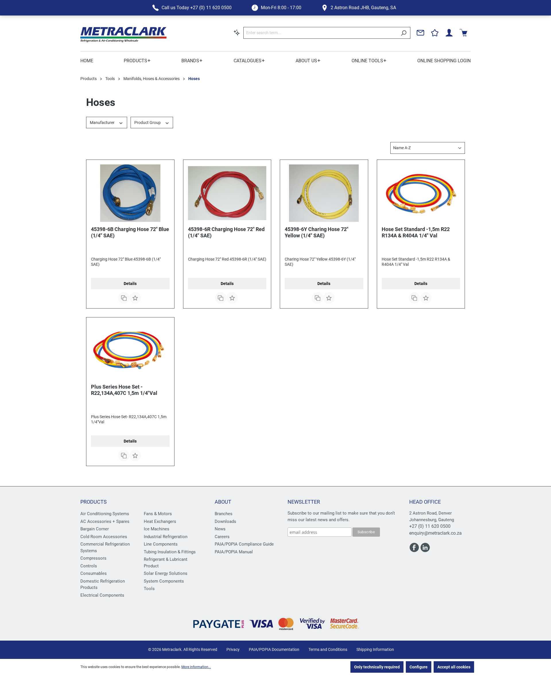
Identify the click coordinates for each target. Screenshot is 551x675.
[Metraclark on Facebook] (414, 550)
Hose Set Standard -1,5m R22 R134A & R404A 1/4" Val (416, 232)
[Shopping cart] (463, 32)
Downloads (225, 521)
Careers (222, 536)
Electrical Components (102, 595)
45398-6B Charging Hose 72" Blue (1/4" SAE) (130, 232)
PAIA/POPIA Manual (234, 551)
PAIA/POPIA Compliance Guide (244, 544)
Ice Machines (156, 529)
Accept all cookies (453, 667)
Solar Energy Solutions (165, 573)
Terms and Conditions (328, 649)
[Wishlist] (435, 32)
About (223, 502)
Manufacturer (102, 122)
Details (130, 283)
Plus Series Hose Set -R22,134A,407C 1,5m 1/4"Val (124, 390)
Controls (88, 566)
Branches (223, 513)
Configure (419, 667)
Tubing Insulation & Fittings (170, 551)
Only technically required (377, 667)
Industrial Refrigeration (165, 536)
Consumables (93, 573)
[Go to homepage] (123, 34)
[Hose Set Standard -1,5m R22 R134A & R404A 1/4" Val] (421, 193)
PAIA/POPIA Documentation (274, 649)
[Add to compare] (123, 298)
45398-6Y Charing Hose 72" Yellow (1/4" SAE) (316, 232)
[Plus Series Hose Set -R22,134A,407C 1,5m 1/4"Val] (130, 350)
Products (93, 502)
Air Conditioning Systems (104, 513)
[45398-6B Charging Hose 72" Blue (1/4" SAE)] (130, 193)
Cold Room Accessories (103, 536)
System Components (164, 581)
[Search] (403, 33)
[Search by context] (236, 32)
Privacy (233, 649)
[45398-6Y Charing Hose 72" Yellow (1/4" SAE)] (324, 193)
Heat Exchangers (160, 521)
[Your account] (449, 32)
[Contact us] (420, 32)
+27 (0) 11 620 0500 (430, 526)
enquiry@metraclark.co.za (435, 533)
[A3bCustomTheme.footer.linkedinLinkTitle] (425, 550)
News (220, 529)
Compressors (93, 558)
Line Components (161, 544)
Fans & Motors (158, 513)
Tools (149, 588)
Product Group (148, 122)
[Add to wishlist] (135, 298)
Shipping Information (375, 649)
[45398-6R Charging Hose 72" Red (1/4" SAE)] (227, 193)
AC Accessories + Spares (104, 521)
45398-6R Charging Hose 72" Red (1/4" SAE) (226, 232)
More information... (196, 667)
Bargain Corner (94, 529)
